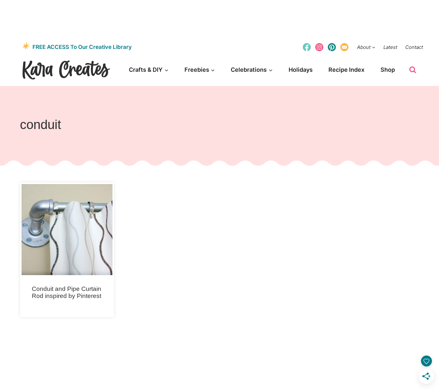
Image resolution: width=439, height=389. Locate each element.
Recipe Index (346, 69)
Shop (388, 69)
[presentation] (67, 229)
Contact (414, 47)
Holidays (301, 69)
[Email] (344, 47)
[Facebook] (306, 47)
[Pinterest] (332, 47)
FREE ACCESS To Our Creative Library (82, 47)
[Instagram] (319, 47)
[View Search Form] (412, 70)
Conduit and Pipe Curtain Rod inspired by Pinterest (66, 292)
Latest (390, 47)
